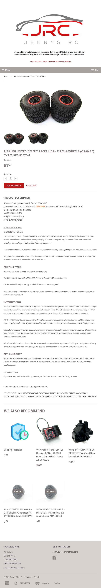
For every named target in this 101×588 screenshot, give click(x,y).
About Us (8, 552)
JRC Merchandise (12, 563)
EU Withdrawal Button (14, 567)
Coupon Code (10, 560)
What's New (9, 556)
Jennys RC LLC (16, 577)
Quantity (7, 174)
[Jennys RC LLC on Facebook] (54, 558)
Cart (97, 70)
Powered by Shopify (32, 577)
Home (6, 77)
